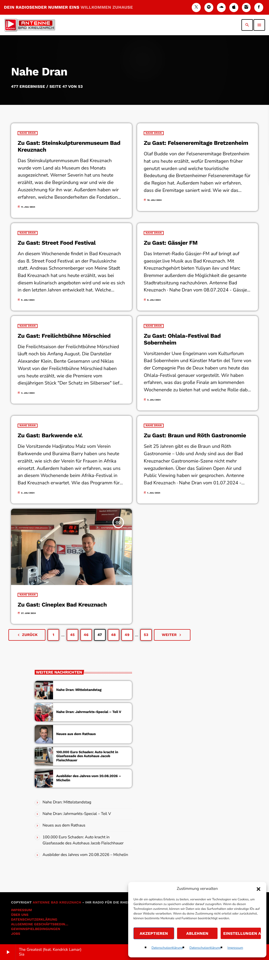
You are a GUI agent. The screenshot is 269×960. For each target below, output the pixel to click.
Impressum (235, 948)
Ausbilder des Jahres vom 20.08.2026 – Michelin (85, 855)
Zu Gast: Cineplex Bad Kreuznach (62, 605)
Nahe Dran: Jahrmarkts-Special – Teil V (88, 712)
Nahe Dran (27, 133)
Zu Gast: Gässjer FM (171, 243)
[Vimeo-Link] (29, 25)
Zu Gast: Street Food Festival (57, 243)
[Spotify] (208, 7)
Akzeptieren (154, 933)
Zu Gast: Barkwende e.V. (50, 435)
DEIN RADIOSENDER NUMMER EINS (68, 7)
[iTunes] (233, 7)
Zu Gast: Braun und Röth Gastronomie (195, 435)
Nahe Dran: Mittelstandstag (78, 690)
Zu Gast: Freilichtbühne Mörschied (64, 336)
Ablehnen (197, 933)
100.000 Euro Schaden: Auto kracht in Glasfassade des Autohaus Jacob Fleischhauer (87, 756)
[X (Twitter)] (196, 7)
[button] (258, 889)
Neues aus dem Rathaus (76, 734)
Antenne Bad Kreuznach (57, 903)
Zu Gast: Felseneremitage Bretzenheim (196, 143)
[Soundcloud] (221, 7)
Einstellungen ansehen (242, 933)
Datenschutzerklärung (167, 948)
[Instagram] (246, 7)
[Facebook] (258, 7)
